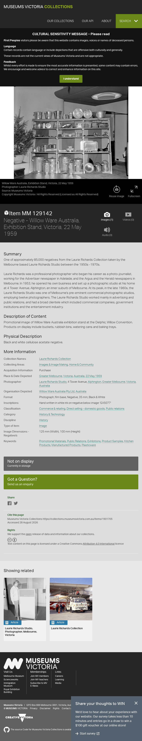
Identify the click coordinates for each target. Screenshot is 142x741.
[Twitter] (15, 504)
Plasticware (89, 445)
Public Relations (76, 441)
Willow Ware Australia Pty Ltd (57, 391)
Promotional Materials (52, 441)
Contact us (67, 708)
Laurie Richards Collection (55, 359)
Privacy (33, 708)
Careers (59, 676)
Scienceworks (11, 679)
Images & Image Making (53, 364)
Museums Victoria (38, 7)
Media (58, 683)
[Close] (136, 704)
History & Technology (52, 414)
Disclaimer (45, 708)
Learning (59, 679)
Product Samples (112, 441)
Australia (79, 376)
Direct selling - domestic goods (86, 408)
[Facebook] (9, 504)
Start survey (87, 733)
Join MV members (39, 676)
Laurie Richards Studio (53, 381)
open (29, 534)
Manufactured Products (66, 445)
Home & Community (81, 364)
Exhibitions (94, 441)
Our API (87, 21)
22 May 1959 (94, 376)
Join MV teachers (39, 679)
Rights (56, 708)
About (106, 21)
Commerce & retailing (52, 408)
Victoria (68, 376)
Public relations (115, 408)
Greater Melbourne (50, 376)
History (43, 420)
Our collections (60, 21)
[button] (129, 21)
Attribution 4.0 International (99, 544)
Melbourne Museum (14, 676)
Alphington (94, 381)
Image (43, 426)
